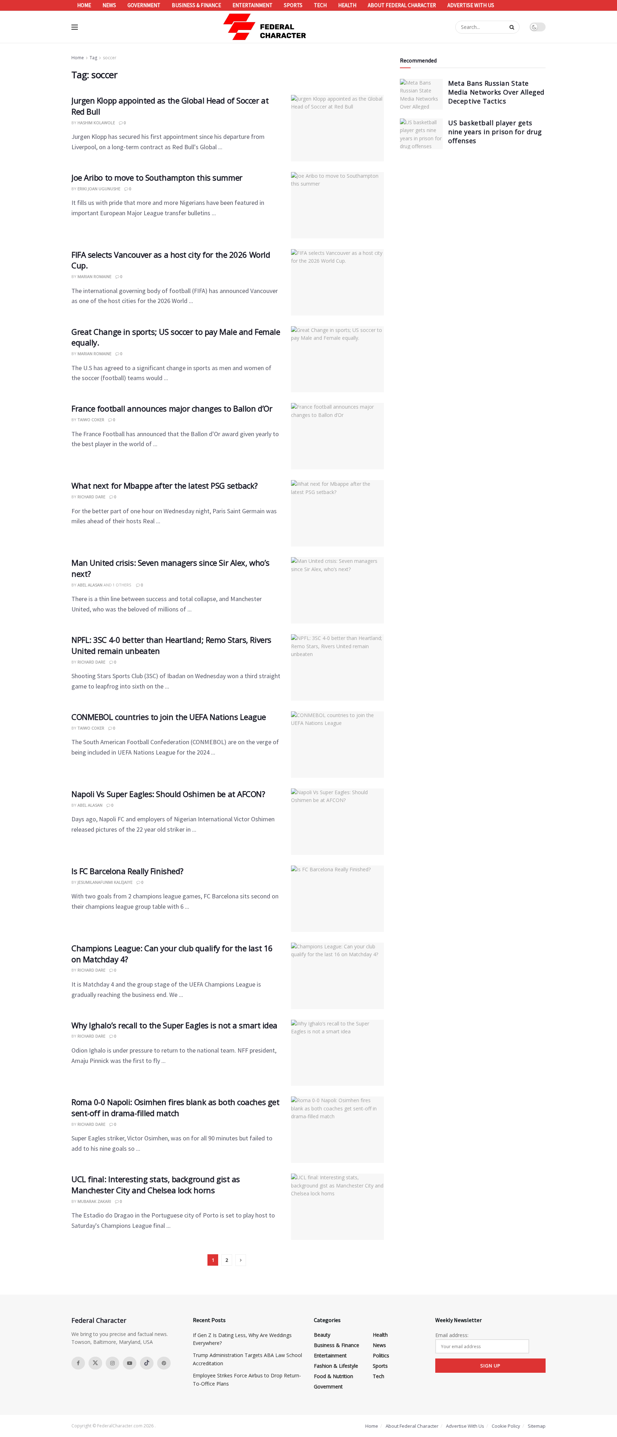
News (109, 5)
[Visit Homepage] (265, 27)
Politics (381, 1355)
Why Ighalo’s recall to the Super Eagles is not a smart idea (174, 1025)
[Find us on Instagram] (112, 1363)
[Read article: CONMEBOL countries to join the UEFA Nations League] (337, 744)
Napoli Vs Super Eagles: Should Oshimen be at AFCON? (168, 793)
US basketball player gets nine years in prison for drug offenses (495, 132)
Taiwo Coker (90, 419)
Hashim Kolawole (96, 122)
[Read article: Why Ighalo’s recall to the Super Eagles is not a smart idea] (337, 1053)
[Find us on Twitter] (95, 1363)
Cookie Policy (506, 1426)
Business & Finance (196, 5)
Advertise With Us (470, 5)
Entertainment (252, 5)
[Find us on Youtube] (129, 1363)
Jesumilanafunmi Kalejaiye (104, 882)
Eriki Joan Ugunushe (98, 188)
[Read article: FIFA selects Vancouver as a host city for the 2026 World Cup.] (337, 282)
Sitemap (537, 1426)
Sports (293, 5)
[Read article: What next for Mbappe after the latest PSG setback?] (337, 513)
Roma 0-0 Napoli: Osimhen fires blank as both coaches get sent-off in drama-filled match (175, 1107)
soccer (109, 58)
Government (143, 5)
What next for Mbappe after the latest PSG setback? (164, 485)
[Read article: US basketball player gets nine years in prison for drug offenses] (421, 134)
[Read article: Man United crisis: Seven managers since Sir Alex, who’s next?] (337, 590)
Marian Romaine (94, 276)
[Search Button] (513, 27)
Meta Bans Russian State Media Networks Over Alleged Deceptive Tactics (496, 92)
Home (84, 5)
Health (347, 5)
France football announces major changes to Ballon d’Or (171, 408)
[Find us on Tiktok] (147, 1363)
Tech (320, 5)
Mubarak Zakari (94, 1201)
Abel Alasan (89, 585)
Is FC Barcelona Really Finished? (127, 871)
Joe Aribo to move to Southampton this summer (156, 177)
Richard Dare (91, 496)
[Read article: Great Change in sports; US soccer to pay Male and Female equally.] (337, 359)
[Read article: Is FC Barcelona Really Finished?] (337, 899)
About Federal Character (402, 5)
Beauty (322, 1334)
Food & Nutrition (333, 1376)
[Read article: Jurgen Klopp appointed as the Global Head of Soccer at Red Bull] (337, 128)
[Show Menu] (74, 27)
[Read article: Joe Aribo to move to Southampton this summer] (337, 205)
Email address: (451, 1335)
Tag (93, 58)
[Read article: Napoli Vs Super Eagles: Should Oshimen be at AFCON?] (337, 821)
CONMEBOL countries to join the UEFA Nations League (168, 716)
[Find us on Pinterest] (164, 1363)
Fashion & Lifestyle (336, 1365)
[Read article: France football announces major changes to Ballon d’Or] (337, 436)
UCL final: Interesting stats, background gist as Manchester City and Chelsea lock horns (155, 1184)
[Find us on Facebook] (78, 1363)
